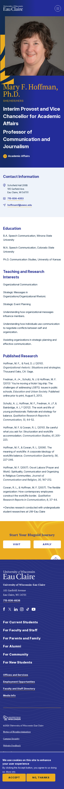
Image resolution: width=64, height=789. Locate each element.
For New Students (17, 662)
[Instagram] (22, 609)
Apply (47, 544)
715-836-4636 (11, 600)
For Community (15, 654)
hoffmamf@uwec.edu (19, 205)
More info (10, 772)
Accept (14, 777)
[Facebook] (4, 609)
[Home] (26, 8)
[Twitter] (10, 609)
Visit (17, 544)
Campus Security (11, 738)
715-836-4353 (15, 198)
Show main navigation (58, 8)
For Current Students (20, 622)
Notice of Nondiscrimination (17, 731)
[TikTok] (28, 609)
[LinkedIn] (16, 609)
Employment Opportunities (19, 681)
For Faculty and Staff (20, 630)
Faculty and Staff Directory (19, 688)
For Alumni (12, 646)
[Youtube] (34, 609)
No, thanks (40, 777)
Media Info (9, 695)
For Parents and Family (22, 638)
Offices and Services (15, 674)
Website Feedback (12, 745)
